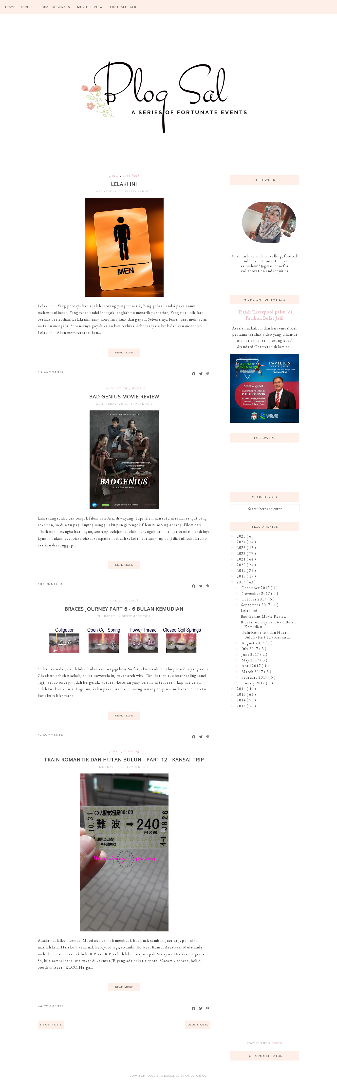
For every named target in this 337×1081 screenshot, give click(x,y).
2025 (242, 536)
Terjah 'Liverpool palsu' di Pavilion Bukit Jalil (265, 315)
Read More (124, 352)
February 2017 (255, 677)
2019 (242, 570)
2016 (242, 688)
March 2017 (253, 671)
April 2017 (252, 665)
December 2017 (256, 587)
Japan (115, 750)
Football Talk (123, 7)
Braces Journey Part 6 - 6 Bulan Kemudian (124, 608)
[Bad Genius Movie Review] (124, 507)
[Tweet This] (201, 374)
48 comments (50, 584)
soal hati (131, 175)
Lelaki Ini (124, 184)
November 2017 (256, 593)
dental (132, 600)
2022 (242, 553)
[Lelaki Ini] (124, 295)
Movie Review (90, 7)
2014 (242, 700)
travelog (131, 750)
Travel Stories (19, 7)
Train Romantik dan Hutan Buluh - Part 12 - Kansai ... (265, 635)
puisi (114, 175)
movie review (115, 387)
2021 (242, 559)
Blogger (275, 1043)
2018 (242, 576)
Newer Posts (50, 1024)
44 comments (51, 371)
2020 (242, 564)
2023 (242, 547)
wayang (139, 387)
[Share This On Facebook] (194, 374)
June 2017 (251, 654)
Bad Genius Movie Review (124, 396)
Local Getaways (55, 7)
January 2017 (254, 683)
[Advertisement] (264, 792)
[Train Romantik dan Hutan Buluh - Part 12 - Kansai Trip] (124, 930)
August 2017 (253, 643)
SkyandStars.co (193, 1075)
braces (116, 600)
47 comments (50, 734)
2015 (242, 694)
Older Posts (198, 1024)
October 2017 (254, 599)
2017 (241, 582)
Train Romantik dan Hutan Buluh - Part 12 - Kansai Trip (124, 759)
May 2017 (251, 660)
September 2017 (256, 604)
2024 (242, 541)
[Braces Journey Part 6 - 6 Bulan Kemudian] (124, 658)
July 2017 (250, 648)
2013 (242, 706)
